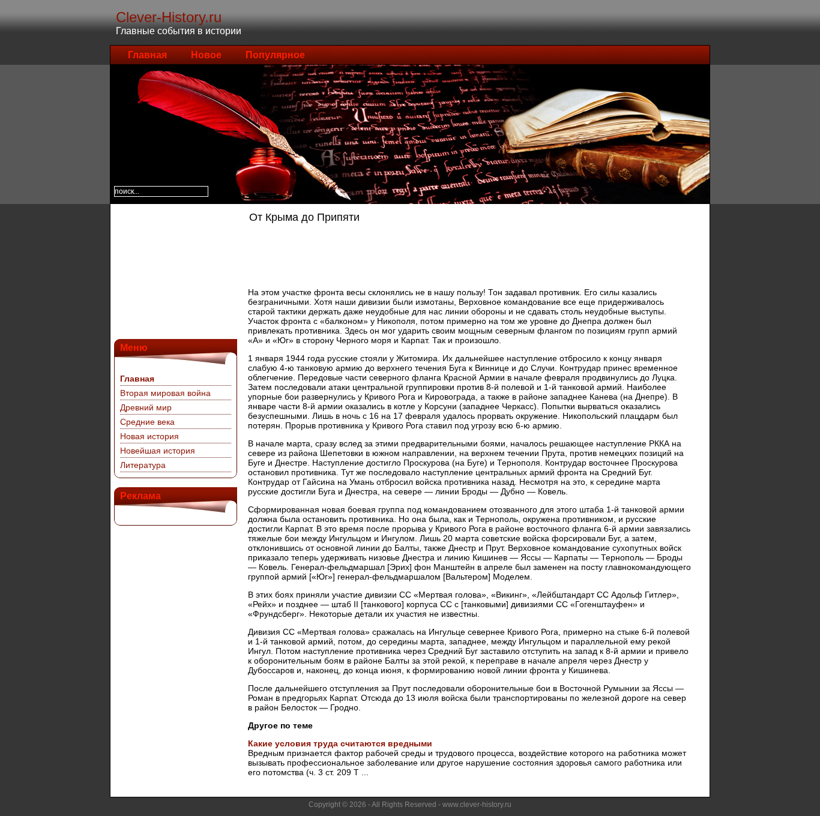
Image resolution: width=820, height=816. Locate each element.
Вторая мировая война (165, 393)
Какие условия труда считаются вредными (340, 743)
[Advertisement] (174, 270)
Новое (206, 55)
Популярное (275, 55)
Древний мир (146, 407)
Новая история (149, 436)
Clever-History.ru (169, 17)
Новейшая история (157, 450)
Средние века (147, 422)
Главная (147, 55)
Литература (143, 465)
